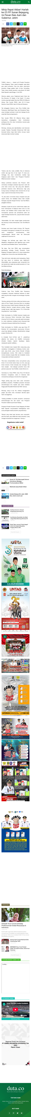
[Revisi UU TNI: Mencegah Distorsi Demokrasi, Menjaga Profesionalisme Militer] (5, 481)
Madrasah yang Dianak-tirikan (18, 487)
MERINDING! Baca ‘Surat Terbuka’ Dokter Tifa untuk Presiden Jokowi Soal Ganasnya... (19, 948)
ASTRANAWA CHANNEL (8, 998)
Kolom (3, 483)
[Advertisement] (15, 64)
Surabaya (3, 497)
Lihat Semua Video (15, 1019)
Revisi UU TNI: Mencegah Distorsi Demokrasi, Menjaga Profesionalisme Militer (19, 481)
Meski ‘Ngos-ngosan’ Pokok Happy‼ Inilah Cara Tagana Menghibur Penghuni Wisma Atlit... (19, 526)
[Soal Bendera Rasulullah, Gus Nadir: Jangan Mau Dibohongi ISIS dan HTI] (5, 519)
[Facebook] (9, 1113)
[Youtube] (21, 1113)
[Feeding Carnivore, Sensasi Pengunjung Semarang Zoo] (5, 511)
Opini (3, 921)
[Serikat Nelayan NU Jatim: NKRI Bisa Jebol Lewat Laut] (5, 495)
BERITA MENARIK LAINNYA (8, 475)
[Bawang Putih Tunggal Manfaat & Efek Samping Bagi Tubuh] (5, 941)
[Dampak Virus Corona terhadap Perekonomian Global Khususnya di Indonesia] (15, 915)
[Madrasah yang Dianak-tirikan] (5, 488)
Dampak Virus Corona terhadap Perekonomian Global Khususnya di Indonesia (14, 925)
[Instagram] (13, 1113)
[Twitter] (17, 1113)
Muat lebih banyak (15, 532)
